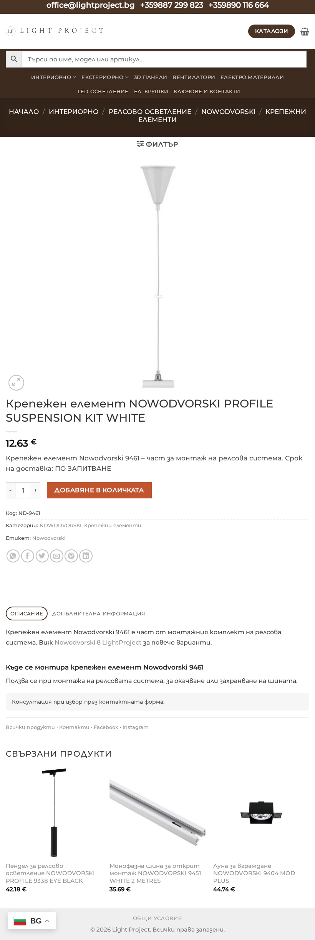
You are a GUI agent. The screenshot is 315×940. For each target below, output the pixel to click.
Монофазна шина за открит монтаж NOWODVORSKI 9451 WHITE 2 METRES (155, 873)
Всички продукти (30, 727)
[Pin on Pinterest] (71, 556)
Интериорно (51, 77)
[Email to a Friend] (56, 556)
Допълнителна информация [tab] (98, 613)
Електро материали (252, 77)
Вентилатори (193, 77)
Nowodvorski (49, 538)
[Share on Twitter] (42, 556)
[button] (304, 31)
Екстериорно (102, 77)
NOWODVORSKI (228, 111)
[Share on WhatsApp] (13, 556)
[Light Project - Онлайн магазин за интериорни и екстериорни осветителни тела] (55, 31)
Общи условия (157, 918)
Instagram (136, 727)
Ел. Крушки (151, 91)
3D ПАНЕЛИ (150, 77)
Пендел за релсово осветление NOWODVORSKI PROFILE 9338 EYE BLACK (50, 873)
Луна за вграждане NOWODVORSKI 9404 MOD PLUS (254, 873)
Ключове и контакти (207, 91)
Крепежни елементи (112, 525)
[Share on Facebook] (28, 556)
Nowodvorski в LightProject (98, 642)
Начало (24, 111)
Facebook (106, 727)
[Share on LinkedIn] (86, 556)
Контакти (74, 727)
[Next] (309, 837)
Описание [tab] (26, 613)
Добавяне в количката (99, 490)
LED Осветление (103, 91)
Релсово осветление (150, 111)
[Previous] (6, 837)
